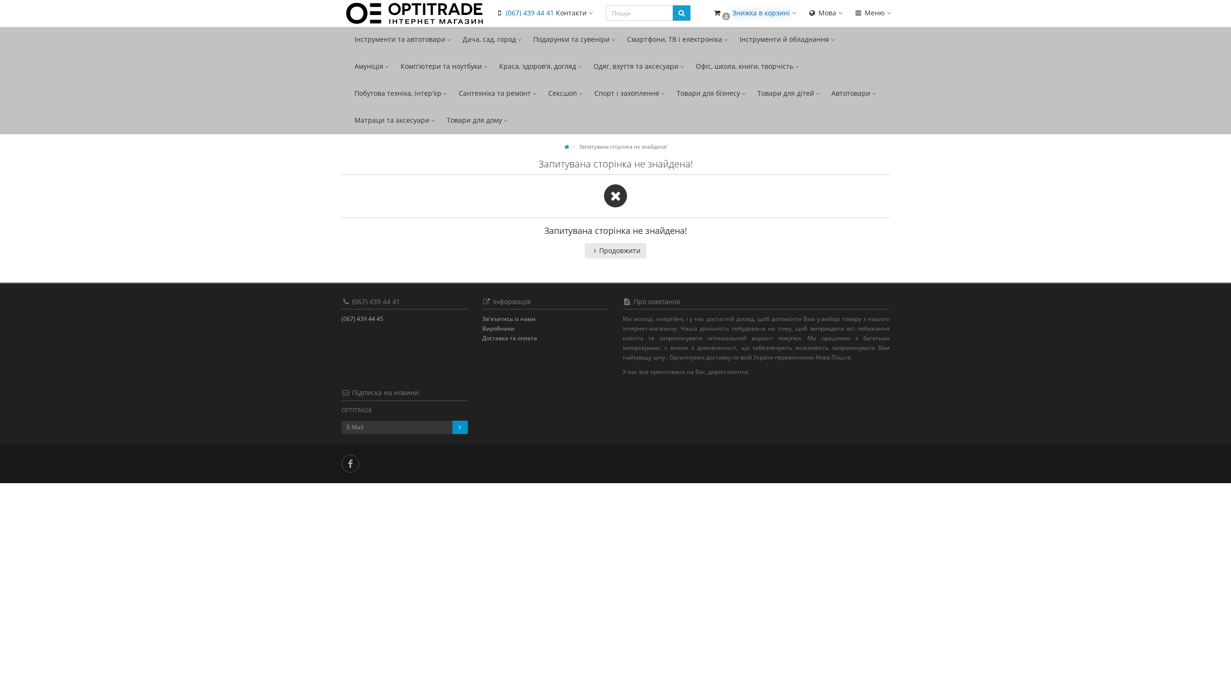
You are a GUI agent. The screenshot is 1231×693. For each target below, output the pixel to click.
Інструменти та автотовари (400, 39)
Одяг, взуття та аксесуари (636, 66)
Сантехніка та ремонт (496, 93)
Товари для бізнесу (709, 93)
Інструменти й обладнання (785, 39)
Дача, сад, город (490, 39)
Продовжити (620, 250)
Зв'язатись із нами (509, 319)
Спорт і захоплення (627, 93)
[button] (754, 13)
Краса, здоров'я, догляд (538, 66)
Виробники (498, 328)
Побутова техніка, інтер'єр (398, 93)
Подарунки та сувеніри (572, 39)
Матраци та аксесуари (392, 120)
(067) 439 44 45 (362, 319)
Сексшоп (563, 93)
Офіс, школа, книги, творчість (745, 66)
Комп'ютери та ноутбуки (442, 66)
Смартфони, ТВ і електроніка (675, 39)
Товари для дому (475, 120)
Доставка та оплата (509, 338)
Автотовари (851, 93)
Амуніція (369, 66)
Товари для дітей (786, 93)
